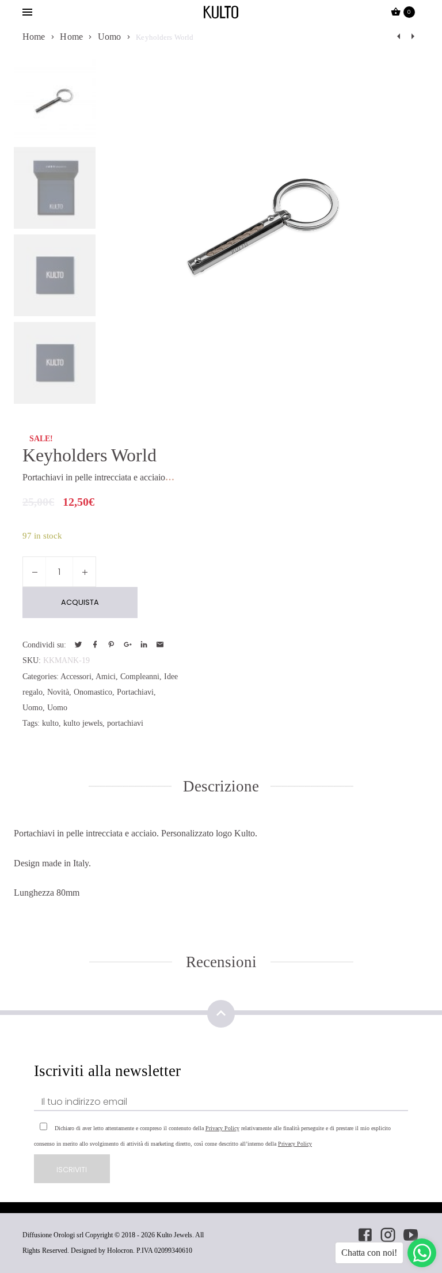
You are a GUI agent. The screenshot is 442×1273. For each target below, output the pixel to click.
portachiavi (125, 723)
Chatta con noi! (369, 1252)
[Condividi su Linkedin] (144, 644)
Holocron (120, 1251)
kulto (50, 723)
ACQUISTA (80, 602)
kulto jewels (82, 723)
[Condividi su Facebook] (95, 644)
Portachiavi (135, 691)
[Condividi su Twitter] (78, 644)
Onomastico (93, 691)
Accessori (76, 676)
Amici (106, 676)
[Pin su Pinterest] (111, 644)
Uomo (109, 36)
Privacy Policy (222, 1128)
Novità (58, 691)
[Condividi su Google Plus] (127, 644)
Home (33, 36)
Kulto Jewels (174, 1235)
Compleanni (139, 676)
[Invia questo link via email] (160, 644)
